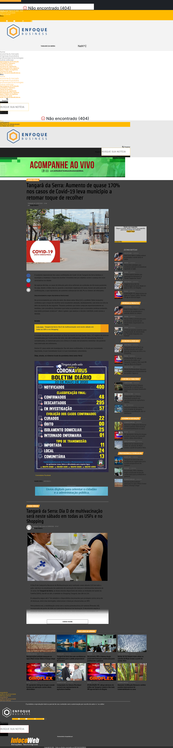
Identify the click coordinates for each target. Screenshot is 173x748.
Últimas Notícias (5, 14)
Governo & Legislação (8, 66)
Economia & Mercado (9, 54)
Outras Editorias (7, 60)
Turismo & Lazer (6, 71)
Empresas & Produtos (9, 56)
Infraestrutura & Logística (9, 68)
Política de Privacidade (7, 13)
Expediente (4, 11)
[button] (65, 16)
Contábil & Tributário (7, 63)
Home (2, 52)
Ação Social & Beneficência (10, 73)
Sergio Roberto (34, 205)
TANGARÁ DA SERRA (65, 46)
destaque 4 (48, 481)
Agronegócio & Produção (9, 62)
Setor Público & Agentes (9, 70)
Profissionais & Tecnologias (11, 58)
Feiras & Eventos (6, 65)
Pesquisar (5, 102)
